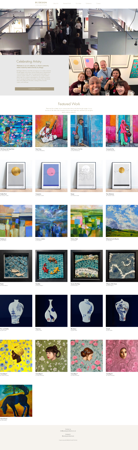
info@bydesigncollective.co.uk (68, 431)
